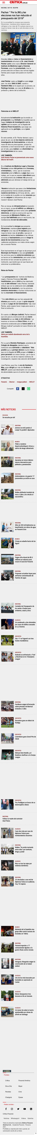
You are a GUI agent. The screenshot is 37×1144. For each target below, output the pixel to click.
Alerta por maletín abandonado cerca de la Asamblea (15, 335)
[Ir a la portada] (19, 2)
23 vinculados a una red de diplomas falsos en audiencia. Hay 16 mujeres (25, 882)
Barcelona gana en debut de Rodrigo (24, 721)
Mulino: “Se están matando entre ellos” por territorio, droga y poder (24, 849)
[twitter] (18, 1109)
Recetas (8, 1092)
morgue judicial (22, 382)
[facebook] (6, 1109)
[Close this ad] (35, 1133)
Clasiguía (8, 1097)
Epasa (20, 1097)
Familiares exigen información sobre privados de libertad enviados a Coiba (25, 706)
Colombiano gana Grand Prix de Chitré (25, 738)
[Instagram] (12, 1109)
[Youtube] (25, 1109)
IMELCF (32, 382)
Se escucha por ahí (9, 417)
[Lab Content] (7, 1071)
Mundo (17, 442)
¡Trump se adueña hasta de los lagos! (25, 542)
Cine (20, 1092)
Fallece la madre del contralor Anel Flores (12, 820)
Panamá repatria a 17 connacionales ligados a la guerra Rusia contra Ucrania (24, 947)
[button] (17, 388)
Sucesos (17, 620)
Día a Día (8, 1086)
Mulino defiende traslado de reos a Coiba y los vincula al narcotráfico (24, 494)
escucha (5, 415)
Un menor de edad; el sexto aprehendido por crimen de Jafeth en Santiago (24, 1012)
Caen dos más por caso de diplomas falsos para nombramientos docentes (24, 833)
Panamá (4, 382)
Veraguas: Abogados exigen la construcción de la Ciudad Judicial (25, 964)
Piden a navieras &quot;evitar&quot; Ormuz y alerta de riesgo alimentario (24, 446)
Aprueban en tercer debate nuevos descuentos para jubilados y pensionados (24, 462)
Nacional (18, 425)
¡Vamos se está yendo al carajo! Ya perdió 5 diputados (24, 429)
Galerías (30, 1118)
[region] (18, 99)
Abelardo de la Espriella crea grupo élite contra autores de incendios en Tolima (25, 931)
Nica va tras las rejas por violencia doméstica (23, 864)
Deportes (18, 636)
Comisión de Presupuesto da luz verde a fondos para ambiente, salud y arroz (24, 608)
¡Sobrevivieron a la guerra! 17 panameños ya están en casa (25, 477)
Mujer (20, 1086)
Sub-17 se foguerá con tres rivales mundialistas (24, 639)
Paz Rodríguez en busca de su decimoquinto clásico (25, 803)
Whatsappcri (15, 1118)
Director (12, 382)
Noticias (6, 1118)
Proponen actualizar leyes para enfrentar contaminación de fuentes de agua (25, 575)
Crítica (7, 1080)
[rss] (31, 1109)
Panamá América (24, 1080)
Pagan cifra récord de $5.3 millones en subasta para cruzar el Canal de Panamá (24, 559)
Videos (23, 1118)
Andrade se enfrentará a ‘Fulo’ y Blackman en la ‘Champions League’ (25, 657)
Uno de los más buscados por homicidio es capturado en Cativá (25, 980)
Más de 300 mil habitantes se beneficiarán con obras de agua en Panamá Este (25, 527)
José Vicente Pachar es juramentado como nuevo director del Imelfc (17, 158)
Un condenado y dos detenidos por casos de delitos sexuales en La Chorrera (25, 624)
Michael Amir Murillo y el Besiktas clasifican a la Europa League (25, 755)
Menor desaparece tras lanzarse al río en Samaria (23, 995)
